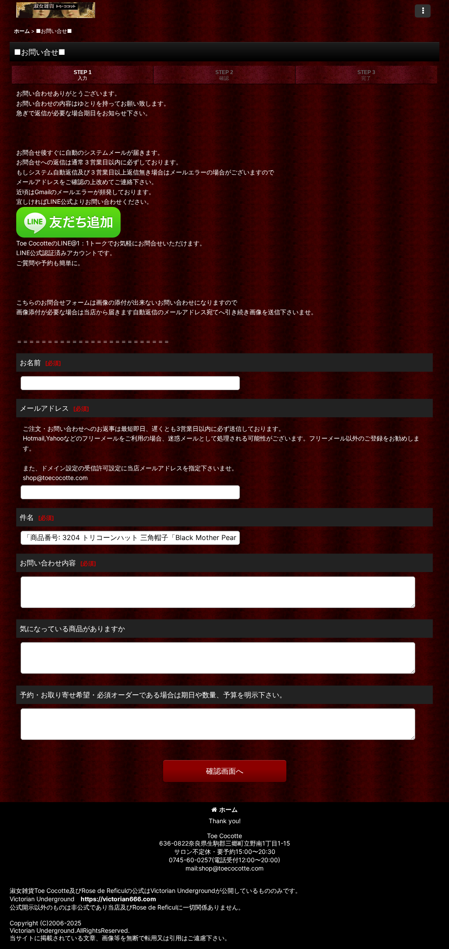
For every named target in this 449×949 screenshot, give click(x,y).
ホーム (228, 809)
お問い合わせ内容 (48, 562)
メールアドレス (44, 408)
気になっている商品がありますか (72, 628)
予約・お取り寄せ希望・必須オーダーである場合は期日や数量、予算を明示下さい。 (153, 694)
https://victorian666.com (118, 899)
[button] (423, 11)
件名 (27, 517)
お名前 (30, 362)
